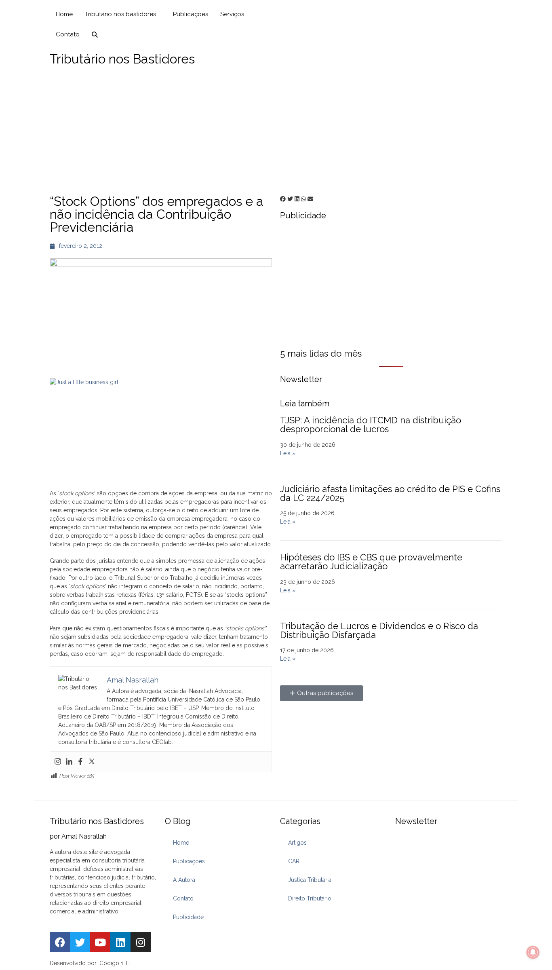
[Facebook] (80, 762)
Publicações (190, 14)
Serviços (232, 14)
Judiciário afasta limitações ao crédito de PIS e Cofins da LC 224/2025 (390, 493)
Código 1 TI (114, 963)
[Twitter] (91, 762)
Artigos (297, 842)
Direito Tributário (309, 898)
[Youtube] (100, 942)
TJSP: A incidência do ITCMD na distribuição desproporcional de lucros (370, 424)
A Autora (184, 880)
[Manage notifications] (533, 952)
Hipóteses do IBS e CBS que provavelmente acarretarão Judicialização (371, 561)
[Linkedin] (69, 762)
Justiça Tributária (309, 880)
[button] (283, 199)
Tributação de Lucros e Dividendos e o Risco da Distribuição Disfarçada (379, 630)
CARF (295, 861)
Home (64, 14)
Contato (68, 34)
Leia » (287, 453)
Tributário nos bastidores (120, 14)
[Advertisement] (276, 130)
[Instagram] (57, 762)
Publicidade (188, 917)
